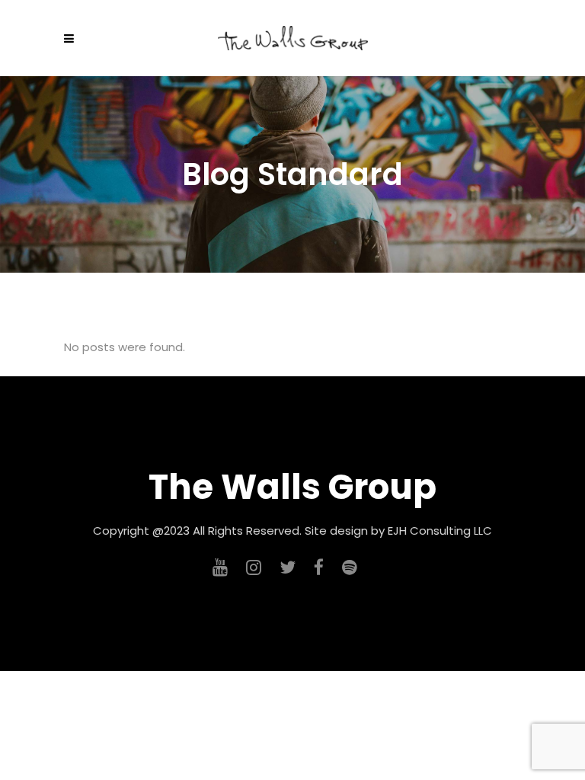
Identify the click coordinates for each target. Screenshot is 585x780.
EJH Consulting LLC (440, 531)
